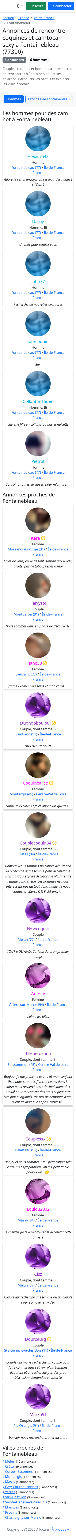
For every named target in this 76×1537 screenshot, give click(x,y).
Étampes (11, 1507)
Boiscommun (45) (21, 1064)
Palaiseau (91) (26, 1150)
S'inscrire (36, 6)
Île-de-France (44, 18)
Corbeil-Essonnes (18, 1471)
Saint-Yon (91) (26, 734)
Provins (10, 1512)
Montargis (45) (21, 794)
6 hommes (39, 59)
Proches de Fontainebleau (49, 99)
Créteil (9, 1466)
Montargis (13, 1476)
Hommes (13, 99)
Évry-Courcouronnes (21, 1486)
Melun (9, 1461)
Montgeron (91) (26, 614)
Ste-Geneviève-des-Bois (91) (26, 1350)
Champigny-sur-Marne (22, 1517)
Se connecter (61, 6)
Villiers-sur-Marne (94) (26, 1004)
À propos (59, 1529)
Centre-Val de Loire (51, 794)
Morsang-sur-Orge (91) (26, 549)
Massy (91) (26, 1220)
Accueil (8, 18)
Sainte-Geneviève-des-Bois (25, 1502)
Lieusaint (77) (26, 674)
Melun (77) (26, 939)
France (23, 18)
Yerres (9, 1492)
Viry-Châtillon (15, 1497)
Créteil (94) (26, 854)
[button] (19, 6)
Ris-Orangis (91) (26, 1425)
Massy (9, 1481)
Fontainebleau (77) (26, 167)
